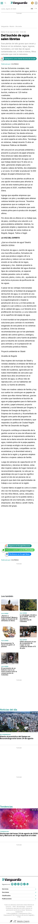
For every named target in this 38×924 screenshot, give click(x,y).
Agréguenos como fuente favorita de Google (20, 58)
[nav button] (2, 3)
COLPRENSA (15, 64)
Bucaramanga (5, 734)
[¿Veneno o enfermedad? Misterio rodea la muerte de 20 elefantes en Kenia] (9, 605)
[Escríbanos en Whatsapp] (27, 884)
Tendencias (4, 831)
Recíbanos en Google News (19, 554)
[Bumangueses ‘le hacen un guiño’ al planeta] (9, 631)
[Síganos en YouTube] (21, 884)
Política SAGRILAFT (12, 913)
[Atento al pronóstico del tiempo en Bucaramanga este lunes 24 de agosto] (19, 721)
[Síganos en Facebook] (12, 884)
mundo (12, 26)
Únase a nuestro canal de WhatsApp (19, 550)
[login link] (36, 3)
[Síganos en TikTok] (24, 884)
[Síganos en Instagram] (18, 884)
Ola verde (19, 26)
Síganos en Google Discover (19, 546)
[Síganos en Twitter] (15, 884)
